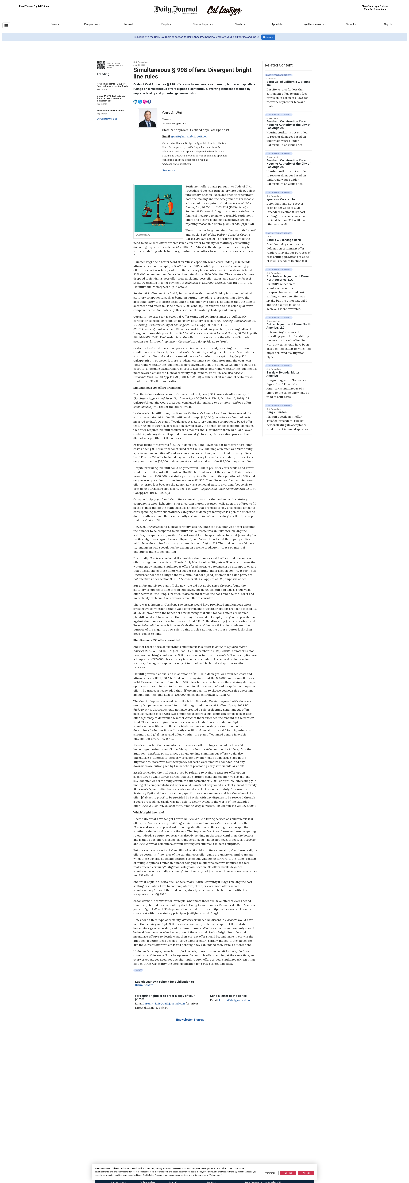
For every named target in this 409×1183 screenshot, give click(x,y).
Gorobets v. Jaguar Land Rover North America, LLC (287, 278)
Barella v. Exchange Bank (283, 240)
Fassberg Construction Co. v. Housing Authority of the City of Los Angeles (288, 125)
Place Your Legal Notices (375, 6)
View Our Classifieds (375, 9)
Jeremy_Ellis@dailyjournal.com (164, 1003)
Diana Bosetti (144, 985)
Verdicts (240, 24)
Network (129, 24)
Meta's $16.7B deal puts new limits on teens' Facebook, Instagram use (111, 98)
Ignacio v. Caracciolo (280, 199)
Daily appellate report (278, 75)
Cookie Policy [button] (148, 1175)
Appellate (277, 24)
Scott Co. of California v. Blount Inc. (288, 83)
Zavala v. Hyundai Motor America (282, 374)
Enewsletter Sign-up (107, 119)
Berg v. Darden (276, 412)
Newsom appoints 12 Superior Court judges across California (112, 85)
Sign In (388, 24)
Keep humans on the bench (110, 110)
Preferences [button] (215, 1175)
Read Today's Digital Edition (34, 6)
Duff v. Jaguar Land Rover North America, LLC (288, 326)
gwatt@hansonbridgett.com (189, 136)
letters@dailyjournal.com (235, 1000)
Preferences (271, 1173)
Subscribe (268, 37)
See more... (169, 170)
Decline (288, 1173)
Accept (306, 1173)
